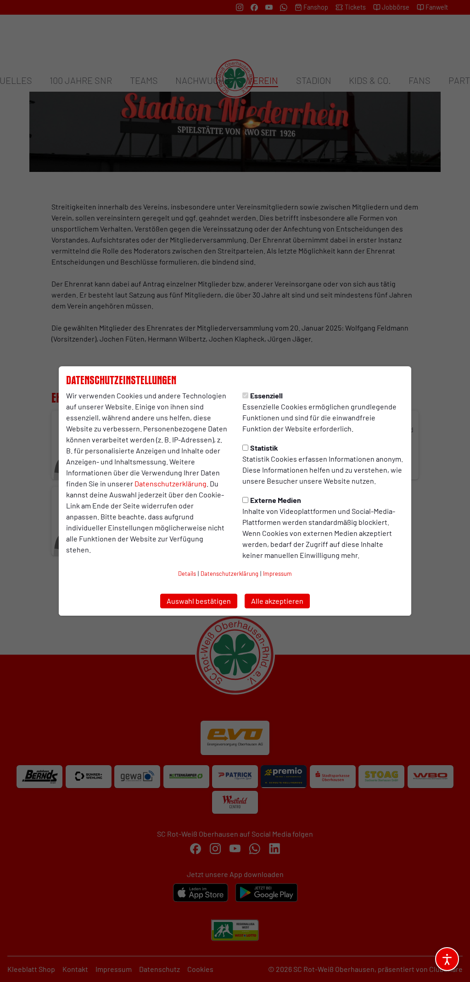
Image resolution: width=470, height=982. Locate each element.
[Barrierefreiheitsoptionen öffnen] (447, 959)
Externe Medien (275, 500)
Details (187, 573)
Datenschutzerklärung (170, 483)
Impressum (277, 573)
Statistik (264, 447)
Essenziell (266, 395)
